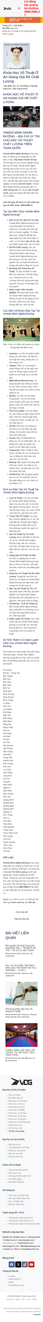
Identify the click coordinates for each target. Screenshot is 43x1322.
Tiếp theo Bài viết (21, 919)
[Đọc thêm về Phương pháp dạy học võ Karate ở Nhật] (21, 994)
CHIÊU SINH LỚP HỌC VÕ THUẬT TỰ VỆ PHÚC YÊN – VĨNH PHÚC (20, 1052)
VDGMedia (37, 1314)
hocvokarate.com (26, 1240)
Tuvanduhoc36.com (30, 1249)
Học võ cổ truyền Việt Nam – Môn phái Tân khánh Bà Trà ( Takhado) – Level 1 (21, 967)
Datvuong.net (34, 1237)
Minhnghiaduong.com (30, 1246)
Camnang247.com (10, 1246)
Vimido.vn (7, 1249)
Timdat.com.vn (10, 1240)
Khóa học (7, 89)
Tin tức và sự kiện (16, 1131)
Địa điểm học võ (11, 86)
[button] (23, 20)
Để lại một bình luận (13, 953)
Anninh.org (7, 1237)
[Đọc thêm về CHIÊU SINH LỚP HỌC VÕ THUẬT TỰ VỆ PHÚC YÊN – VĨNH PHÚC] (21, 1035)
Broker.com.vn (20, 1237)
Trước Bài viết (22, 912)
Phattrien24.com (25, 1243)
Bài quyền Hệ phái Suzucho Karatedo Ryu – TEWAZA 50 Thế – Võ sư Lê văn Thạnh (20, 948)
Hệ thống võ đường (28, 86)
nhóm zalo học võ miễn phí (23, 902)
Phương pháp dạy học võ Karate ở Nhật (18, 1010)
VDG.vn (17, 1249)
